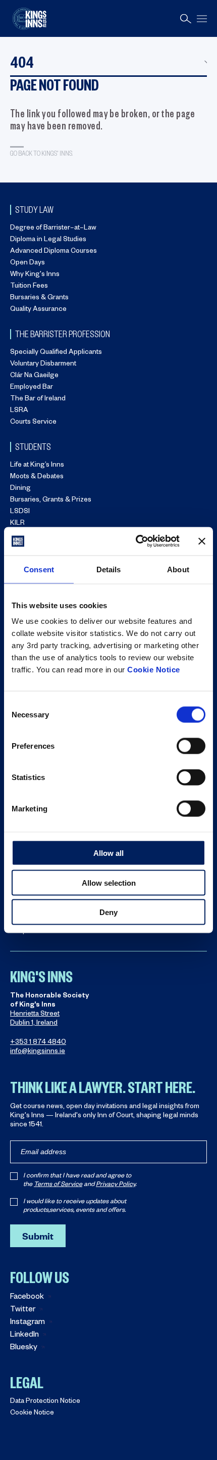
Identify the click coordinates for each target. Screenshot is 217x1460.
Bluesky (23, 1348)
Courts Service (33, 423)
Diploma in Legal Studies (48, 240)
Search (185, 18)
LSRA (19, 411)
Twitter (22, 1310)
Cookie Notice (153, 669)
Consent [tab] (39, 569)
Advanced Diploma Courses (53, 252)
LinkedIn (24, 1335)
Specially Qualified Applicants (56, 353)
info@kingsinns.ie (37, 1052)
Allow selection (109, 882)
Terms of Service (58, 1185)
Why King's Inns (35, 275)
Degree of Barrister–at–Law (53, 229)
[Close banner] (201, 540)
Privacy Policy (115, 1185)
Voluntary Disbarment (43, 365)
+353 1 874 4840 (38, 1043)
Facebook (27, 1297)
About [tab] (178, 569)
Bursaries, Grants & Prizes (50, 501)
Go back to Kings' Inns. (41, 153)
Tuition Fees (29, 287)
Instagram (27, 1322)
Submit (37, 1235)
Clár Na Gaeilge (34, 376)
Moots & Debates (37, 477)
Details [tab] (108, 569)
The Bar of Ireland (38, 399)
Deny (108, 912)
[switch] (191, 746)
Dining (20, 489)
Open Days (27, 263)
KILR (17, 524)
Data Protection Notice (45, 1402)
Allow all (108, 853)
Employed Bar (31, 388)
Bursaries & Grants (39, 298)
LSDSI (20, 512)
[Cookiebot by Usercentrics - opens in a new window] (136, 541)
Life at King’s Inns (37, 466)
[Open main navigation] (202, 18)
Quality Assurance (38, 310)
